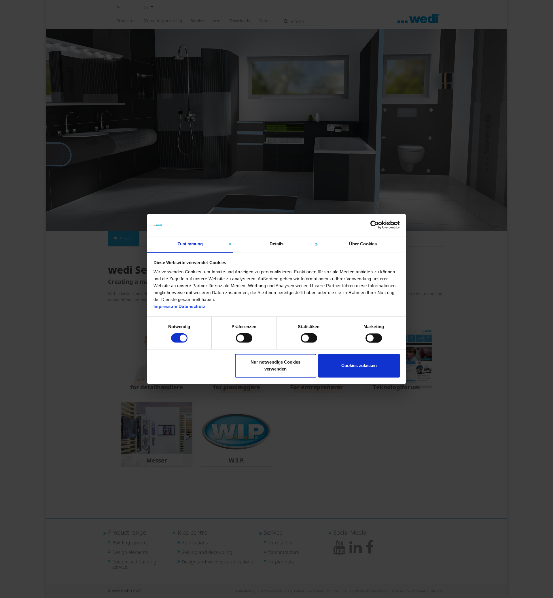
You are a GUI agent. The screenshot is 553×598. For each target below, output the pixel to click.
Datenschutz (192, 306)
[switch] (244, 338)
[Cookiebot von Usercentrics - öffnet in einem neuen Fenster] (374, 225)
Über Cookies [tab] (363, 243)
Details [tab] (277, 243)
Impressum (165, 306)
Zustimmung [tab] (190, 243)
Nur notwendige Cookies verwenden (275, 365)
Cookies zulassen (359, 365)
